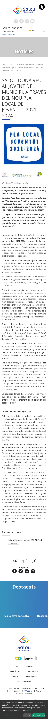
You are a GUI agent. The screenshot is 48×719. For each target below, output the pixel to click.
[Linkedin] (27, 571)
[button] (3, 3)
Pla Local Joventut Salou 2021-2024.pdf (24, 540)
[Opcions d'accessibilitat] (42, 7)
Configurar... (6, 715)
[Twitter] (20, 571)
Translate (11, 34)
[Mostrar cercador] (44, 31)
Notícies (12, 64)
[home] (24, 9)
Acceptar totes (39, 715)
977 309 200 (28, 691)
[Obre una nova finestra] (16, 21)
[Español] (33, 30)
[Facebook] (14, 571)
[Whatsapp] (33, 571)
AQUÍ (29, 710)
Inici (4, 64)
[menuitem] (29, 30)
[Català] (30, 30)
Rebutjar (27, 715)
